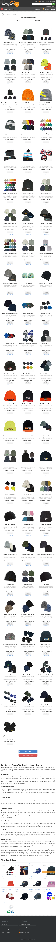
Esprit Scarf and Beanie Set (28, 705)
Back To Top (28, 751)
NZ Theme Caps (19, 889)
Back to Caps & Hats (28, 755)
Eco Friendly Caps (19, 877)
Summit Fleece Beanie (10, 494)
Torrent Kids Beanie (28, 524)
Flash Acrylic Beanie (10, 133)
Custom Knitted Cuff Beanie (45, 103)
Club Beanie (46, 584)
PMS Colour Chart (6, 932)
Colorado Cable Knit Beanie (10, 253)
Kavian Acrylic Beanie (46, 343)
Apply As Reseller (6, 929)
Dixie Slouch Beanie (46, 193)
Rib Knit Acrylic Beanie (46, 524)
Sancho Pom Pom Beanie (28, 464)
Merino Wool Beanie (46, 705)
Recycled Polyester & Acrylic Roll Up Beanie (11, 103)
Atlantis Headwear (6, 864)
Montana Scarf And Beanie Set (28, 644)
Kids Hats (45, 877)
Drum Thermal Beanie (10, 524)
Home (3, 14)
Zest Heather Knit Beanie (10, 42)
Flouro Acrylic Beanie (10, 434)
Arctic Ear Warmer (10, 163)
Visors (3, 902)
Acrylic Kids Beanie (10, 343)
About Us (36, 1)
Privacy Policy (23, 929)
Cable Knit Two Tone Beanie (28, 434)
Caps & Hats (8, 14)
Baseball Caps (32, 864)
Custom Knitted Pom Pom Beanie (28, 163)
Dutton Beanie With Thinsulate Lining (46, 554)
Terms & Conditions (24, 932)
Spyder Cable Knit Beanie (46, 374)
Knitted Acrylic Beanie (28, 313)
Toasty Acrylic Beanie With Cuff (10, 193)
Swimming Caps (47, 889)
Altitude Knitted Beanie (27, 554)
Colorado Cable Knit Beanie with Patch (28, 42)
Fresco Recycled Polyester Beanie (10, 313)
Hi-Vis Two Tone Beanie (45, 404)
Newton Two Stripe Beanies (45, 283)
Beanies (14, 14)
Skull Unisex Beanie (28, 193)
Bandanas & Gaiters (20, 864)
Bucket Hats (5, 877)
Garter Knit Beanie (46, 434)
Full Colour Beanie (28, 283)
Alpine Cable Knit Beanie (28, 73)
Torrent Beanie (10, 584)
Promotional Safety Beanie (10, 404)
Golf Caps (31, 877)
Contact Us (42, 1)
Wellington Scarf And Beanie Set (46, 675)
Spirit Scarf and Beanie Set (10, 735)
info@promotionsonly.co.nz (50, 1)
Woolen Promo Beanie (46, 644)
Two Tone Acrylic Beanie (28, 404)
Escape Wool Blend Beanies (27, 614)
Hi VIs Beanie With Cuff (45, 73)
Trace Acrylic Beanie (28, 374)
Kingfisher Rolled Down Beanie (46, 253)
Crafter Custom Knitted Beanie (46, 163)
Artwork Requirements (25, 924)
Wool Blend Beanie (28, 584)
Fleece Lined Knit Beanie (10, 614)
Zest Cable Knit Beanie (28, 253)
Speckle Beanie (28, 494)
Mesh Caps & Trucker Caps (7, 890)
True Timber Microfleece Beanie (10, 644)
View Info (10, 51)
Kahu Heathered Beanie (10, 223)
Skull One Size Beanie (46, 313)
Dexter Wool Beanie (28, 675)
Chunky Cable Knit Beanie (10, 464)
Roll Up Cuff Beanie (10, 73)
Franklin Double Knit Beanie (10, 554)
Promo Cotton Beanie (46, 464)
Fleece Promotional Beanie (10, 374)
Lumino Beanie (10, 675)
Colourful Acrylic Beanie (46, 133)
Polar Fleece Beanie (28, 223)
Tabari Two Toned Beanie (46, 223)
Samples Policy (23, 927)
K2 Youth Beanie (28, 133)
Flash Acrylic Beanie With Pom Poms (28, 343)
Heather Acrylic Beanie (46, 614)
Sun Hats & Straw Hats (34, 889)
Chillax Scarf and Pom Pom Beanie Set (10, 705)
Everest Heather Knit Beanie (10, 283)
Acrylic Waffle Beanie (28, 103)
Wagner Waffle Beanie (46, 494)
